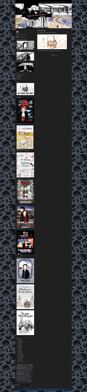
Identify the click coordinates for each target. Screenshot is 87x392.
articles (23, 364)
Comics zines (19, 342)
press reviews (23, 375)
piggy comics (58, 50)
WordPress (43, 389)
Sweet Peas (19, 358)
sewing (30, 376)
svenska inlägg (27, 379)
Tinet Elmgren (31, 389)
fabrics (27, 368)
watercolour (22, 381)
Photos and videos (20, 355)
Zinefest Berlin (26, 381)
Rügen (21, 376)
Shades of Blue (57, 389)
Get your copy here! (19, 123)
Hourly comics (19, 76)
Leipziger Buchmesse (29, 371)
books (31, 364)
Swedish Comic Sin (20, 380)
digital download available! (25, 177)
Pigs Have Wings (19, 75)
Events (19, 349)
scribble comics (26, 376)
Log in (63, 389)
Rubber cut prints (20, 356)
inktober (24, 371)
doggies (25, 367)
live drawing (19, 372)
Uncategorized (45, 50)
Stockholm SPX (20, 379)
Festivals (19, 351)
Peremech (28, 372)
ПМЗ (32, 381)
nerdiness (23, 372)
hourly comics (20, 371)
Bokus (23, 150)
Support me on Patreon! (22, 34)
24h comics (19, 364)
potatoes (20, 375)
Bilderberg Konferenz (28, 364)
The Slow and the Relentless (21, 74)
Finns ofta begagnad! (19, 254)
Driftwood (18, 61)
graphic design (31, 368)
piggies (54, 50)
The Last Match (29, 380)
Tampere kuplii (25, 380)
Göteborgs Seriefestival (20, 369)
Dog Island (18, 50)
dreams (32, 367)
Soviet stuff (28, 377)
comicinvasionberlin (26, 365)
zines (29, 381)
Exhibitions (19, 350)
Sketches (19, 357)
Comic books (19, 341)
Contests (19, 343)
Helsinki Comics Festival (28, 369)
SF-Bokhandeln (26, 150)
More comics (19, 79)
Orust (26, 372)
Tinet (41, 32)
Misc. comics (19, 354)
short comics (19, 377)
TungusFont (18, 381)
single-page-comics (24, 377)
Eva (17, 72)
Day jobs (19, 344)
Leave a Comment (53, 32)
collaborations (20, 365)
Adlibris (20, 150)
